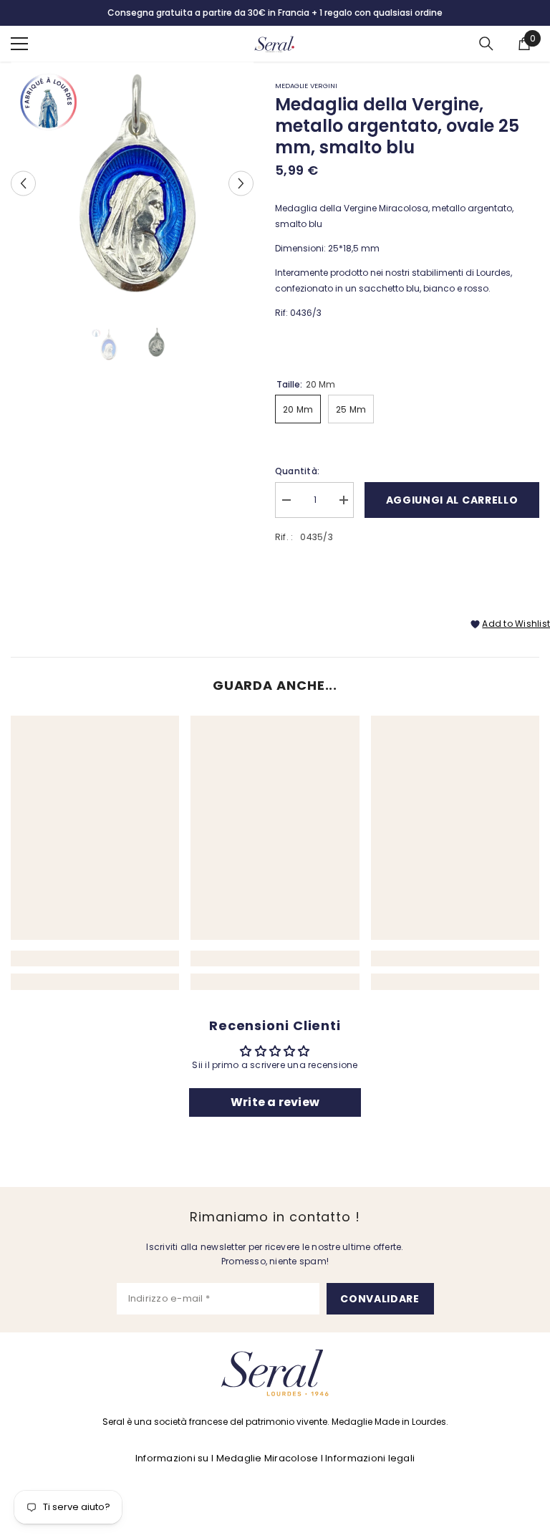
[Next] (241, 183)
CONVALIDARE (380, 1299)
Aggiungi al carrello (452, 500)
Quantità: (297, 471)
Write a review (275, 1102)
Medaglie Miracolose (267, 1458)
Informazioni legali (370, 1458)
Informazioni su (172, 1458)
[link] (95, 958)
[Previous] (23, 183)
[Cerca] (486, 43)
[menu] (19, 43)
